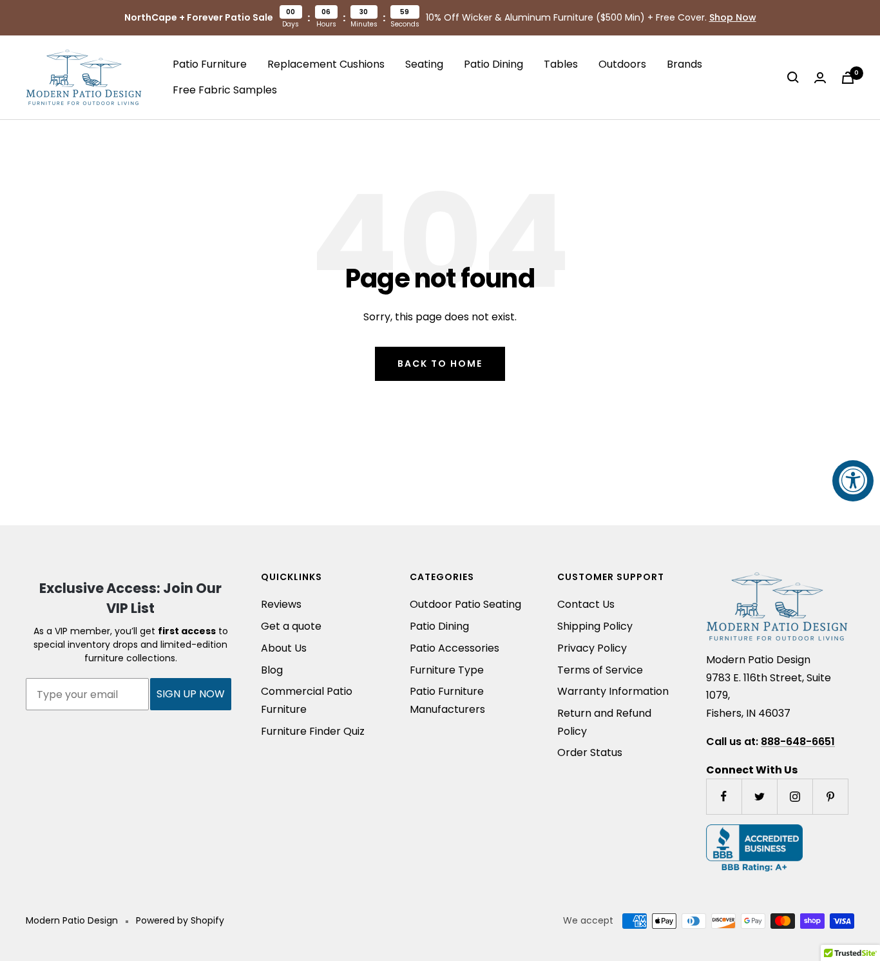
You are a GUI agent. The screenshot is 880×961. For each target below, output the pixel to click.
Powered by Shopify (180, 920)
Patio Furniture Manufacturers (447, 700)
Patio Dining (493, 64)
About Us (284, 648)
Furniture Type (447, 670)
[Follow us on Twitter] (759, 796)
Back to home (440, 363)
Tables (561, 64)
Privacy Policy (592, 648)
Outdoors (622, 64)
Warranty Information (613, 691)
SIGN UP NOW (191, 693)
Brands (684, 64)
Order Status (589, 752)
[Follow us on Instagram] (794, 796)
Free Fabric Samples (225, 90)
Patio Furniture (210, 64)
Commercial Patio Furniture (306, 700)
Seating (424, 64)
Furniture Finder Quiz (313, 731)
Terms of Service (600, 670)
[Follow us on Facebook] (723, 796)
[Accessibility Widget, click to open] (853, 480)
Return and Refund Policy (604, 722)
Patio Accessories (454, 648)
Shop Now (732, 17)
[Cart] (847, 78)
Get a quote (291, 626)
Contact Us (586, 604)
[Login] (820, 77)
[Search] (793, 77)
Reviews (281, 604)
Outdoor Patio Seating (465, 604)
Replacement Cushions (326, 64)
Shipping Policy (595, 626)
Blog (272, 670)
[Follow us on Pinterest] (830, 796)
